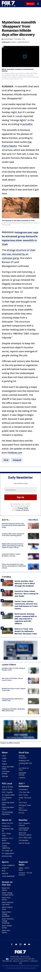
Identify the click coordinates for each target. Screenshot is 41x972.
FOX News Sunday (6, 772)
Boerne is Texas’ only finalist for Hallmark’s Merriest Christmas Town (26, 631)
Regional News (23, 863)
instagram (20, 944)
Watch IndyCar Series (7, 908)
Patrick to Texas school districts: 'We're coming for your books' (26, 593)
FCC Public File (7, 851)
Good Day (24, 752)
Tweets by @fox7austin (10, 743)
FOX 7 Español (7, 792)
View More (33, 520)
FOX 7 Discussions (23, 809)
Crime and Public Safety (8, 768)
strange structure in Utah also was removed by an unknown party (18, 254)
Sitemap (5, 776)
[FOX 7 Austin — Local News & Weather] (8, 3)
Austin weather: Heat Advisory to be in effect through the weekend (25, 583)
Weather (23, 820)
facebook (12, 944)
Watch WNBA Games (7, 927)
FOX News (18, 39)
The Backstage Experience (7, 813)
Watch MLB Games (6, 898)
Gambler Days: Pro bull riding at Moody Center (13, 669)
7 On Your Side (24, 792)
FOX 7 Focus (23, 795)
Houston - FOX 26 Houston (25, 874)
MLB (3, 871)
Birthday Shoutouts (22, 757)
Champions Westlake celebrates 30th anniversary (13, 710)
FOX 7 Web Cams (25, 837)
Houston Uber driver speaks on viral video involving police (13, 535)
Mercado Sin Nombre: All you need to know (12, 679)
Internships (6, 843)
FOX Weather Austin (7, 799)
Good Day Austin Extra (8, 803)
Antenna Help (7, 856)
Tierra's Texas (7, 789)
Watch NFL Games (6, 889)
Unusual (17, 460)
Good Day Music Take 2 (8, 808)
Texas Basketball (8, 876)
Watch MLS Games (6, 931)
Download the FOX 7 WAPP (24, 829)
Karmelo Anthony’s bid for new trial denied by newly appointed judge (13, 525)
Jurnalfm (27, 124)
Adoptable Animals (22, 774)
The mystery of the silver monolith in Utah (18, 220)
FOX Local (7, 783)
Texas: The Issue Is (25, 799)
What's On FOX (7, 823)
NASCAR (5, 873)
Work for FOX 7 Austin (7, 839)
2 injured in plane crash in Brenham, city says (11, 555)
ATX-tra (21, 813)
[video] (33, 670)
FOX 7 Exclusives (24, 785)
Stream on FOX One (7, 883)
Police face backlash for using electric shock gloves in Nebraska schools (14, 566)
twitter (16, 944)
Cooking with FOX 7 (25, 764)
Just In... (6, 519)
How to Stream (7, 787)
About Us (6, 820)
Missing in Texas (25, 805)
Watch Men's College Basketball (6, 914)
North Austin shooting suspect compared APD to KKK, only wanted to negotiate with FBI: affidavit (26, 619)
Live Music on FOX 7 (24, 769)
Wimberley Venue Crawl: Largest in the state (13, 689)
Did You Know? (24, 843)
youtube (25, 944)
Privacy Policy (23, 508)
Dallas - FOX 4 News (24, 869)
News (5, 752)
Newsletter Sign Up (7, 830)
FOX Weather (23, 840)
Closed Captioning (6, 847)
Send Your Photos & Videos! (25, 834)
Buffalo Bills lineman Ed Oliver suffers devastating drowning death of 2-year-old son (12, 545)
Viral (23, 39)
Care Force (23, 802)
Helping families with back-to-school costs (13, 700)
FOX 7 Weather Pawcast (24, 824)
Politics (4, 764)
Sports (5, 862)
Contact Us (6, 826)
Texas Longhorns (8, 865)
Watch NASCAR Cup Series (7, 903)
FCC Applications (8, 853)
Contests (22, 778)
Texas (4, 761)
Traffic (4, 758)
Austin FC (5, 868)
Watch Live (30, 4)
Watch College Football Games (8, 894)
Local (4, 756)
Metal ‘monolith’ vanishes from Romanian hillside (18, 70)
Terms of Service (22, 510)
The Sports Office (8, 795)
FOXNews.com (14, 452)
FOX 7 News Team (6, 834)
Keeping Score (24, 760)
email (29, 944)
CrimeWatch (23, 789)
